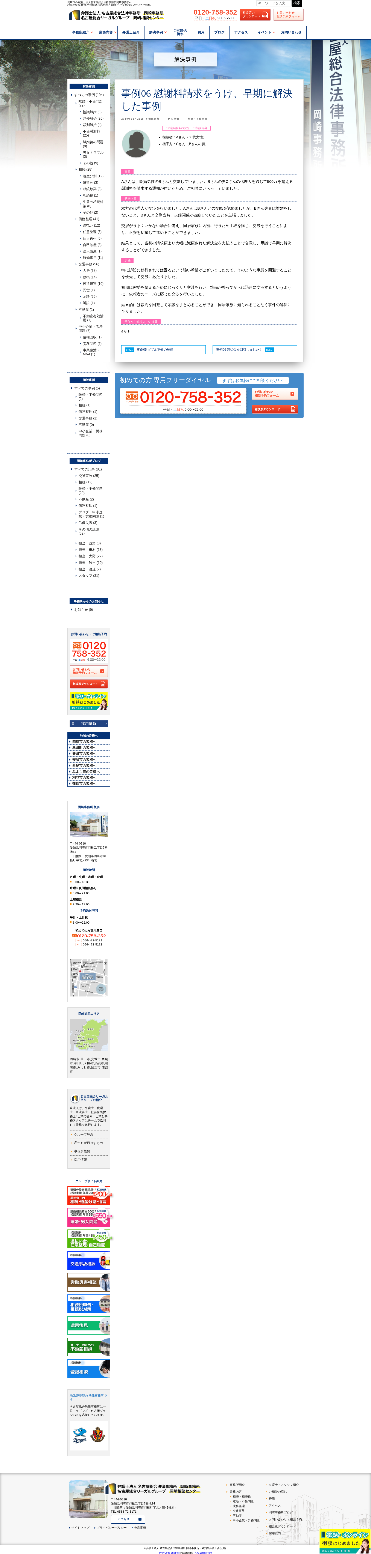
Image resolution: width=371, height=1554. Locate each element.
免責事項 (140, 1527)
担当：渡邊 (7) (90, 569)
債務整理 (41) (89, 219)
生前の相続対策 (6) (93, 204)
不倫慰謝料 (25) (91, 133)
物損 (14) (90, 277)
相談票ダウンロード (267, 409)
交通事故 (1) (88, 418)
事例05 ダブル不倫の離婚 (155, 349)
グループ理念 (83, 1134)
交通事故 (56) (89, 264)
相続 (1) (84, 405)
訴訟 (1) (89, 303)
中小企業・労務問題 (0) (91, 433)
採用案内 (275, 1533)
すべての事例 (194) (89, 95)
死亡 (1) (89, 290)
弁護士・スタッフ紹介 (284, 1484)
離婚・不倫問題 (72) (91, 103)
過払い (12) (91, 225)
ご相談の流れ (180, 32)
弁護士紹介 (131, 32)
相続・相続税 (242, 1496)
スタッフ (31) (89, 575)
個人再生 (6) (92, 238)
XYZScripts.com (203, 1552)
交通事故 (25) (89, 476)
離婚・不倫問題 (197, 118)
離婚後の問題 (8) (93, 144)
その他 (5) (90, 163)
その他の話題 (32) (89, 531)
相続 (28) (85, 169)
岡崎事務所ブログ (281, 1512)
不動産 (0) (86, 425)
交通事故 (239, 1510)
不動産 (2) (86, 499)
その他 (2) (90, 212)
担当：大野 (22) (91, 556)
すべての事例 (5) (87, 388)
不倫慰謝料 (153, 119)
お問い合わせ (291, 32)
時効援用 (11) (93, 258)
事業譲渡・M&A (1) (91, 352)
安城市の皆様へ (84, 759)
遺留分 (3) (90, 182)
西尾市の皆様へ (84, 765)
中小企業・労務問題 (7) (91, 328)
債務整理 (239, 1506)
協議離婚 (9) (92, 112)
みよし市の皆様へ (86, 771)
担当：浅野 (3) (90, 543)
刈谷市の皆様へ (84, 777)
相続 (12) (85, 482)
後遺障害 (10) (93, 284)
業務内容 (106, 32)
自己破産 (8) (92, 245)
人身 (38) (90, 270)
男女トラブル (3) (93, 154)
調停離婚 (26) (93, 118)
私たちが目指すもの (88, 1143)
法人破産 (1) (92, 251)
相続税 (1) (90, 195)
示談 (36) (90, 296)
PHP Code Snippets (169, 1552)
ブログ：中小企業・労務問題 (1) (91, 514)
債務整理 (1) (88, 411)
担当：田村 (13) (91, 550)
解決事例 (156, 32)
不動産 (237, 1515)
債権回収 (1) (92, 337)
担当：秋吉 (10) (91, 563)
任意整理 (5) (92, 232)
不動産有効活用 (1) (93, 318)
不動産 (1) (86, 309)
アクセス (241, 32)
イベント (264, 32)
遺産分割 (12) (93, 176)
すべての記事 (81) (88, 469)
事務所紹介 (80, 32)
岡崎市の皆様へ (84, 741)
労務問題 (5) (92, 344)
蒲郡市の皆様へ (84, 783)
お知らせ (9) (83, 610)
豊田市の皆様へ (84, 753)
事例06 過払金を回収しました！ (239, 349)
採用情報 (80, 1159)
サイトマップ (80, 1527)
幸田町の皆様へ (84, 747)
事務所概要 (82, 1151)
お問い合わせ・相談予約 (285, 1519)
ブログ (219, 32)
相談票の (252, 14)
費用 (201, 32)
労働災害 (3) (88, 523)
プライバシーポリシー (112, 1527)
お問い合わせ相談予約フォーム (289, 14)
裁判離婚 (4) (92, 125)
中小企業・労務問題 (246, 1520)
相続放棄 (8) (92, 189)
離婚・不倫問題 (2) (91, 397)
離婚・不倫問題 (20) (91, 490)
